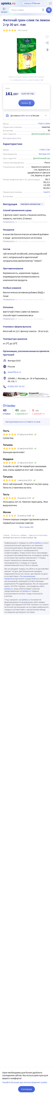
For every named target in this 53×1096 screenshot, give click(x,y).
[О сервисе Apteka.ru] (50, 3)
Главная (6, 535)
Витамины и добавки (19, 535)
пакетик (47, 191)
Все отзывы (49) (26, 527)
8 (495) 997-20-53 (16, 386)
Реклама (45, 394)
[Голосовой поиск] (43, 10)
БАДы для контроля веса (38, 535)
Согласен (26, 1089)
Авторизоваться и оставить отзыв (22, 421)
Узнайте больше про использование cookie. (25, 1082)
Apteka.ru (38, 542)
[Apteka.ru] (8, 3)
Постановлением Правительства (19, 577)
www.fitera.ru (14, 371)
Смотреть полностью (30, 204)
